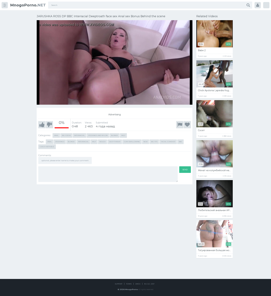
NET (28, 5)
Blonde (114, 135)
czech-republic (47, 147)
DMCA (137, 284)
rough (102, 142)
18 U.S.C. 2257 (149, 284)
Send (185, 169)
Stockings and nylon (98, 135)
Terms (129, 284)
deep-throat (114, 142)
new (145, 142)
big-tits (154, 142)
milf (94, 142)
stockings (59, 142)
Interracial (79, 135)
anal (49, 142)
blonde (71, 142)
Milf (123, 135)
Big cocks (66, 135)
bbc (180, 142)
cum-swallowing (132, 142)
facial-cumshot (168, 142)
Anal (56, 135)
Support (118, 284)
